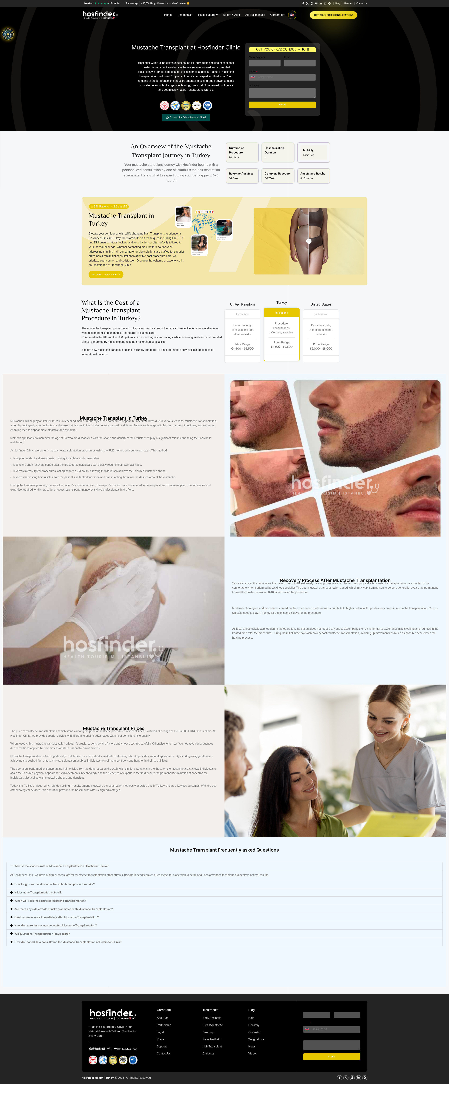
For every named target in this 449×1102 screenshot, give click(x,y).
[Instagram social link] (312, 3)
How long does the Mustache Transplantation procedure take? (54, 884)
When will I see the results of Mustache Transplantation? (50, 900)
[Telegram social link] (329, 3)
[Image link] (113, 1014)
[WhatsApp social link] (325, 3)
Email (287, 57)
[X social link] (307, 3)
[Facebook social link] (303, 3)
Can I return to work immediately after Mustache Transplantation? (56, 917)
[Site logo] (100, 14)
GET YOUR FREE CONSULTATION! (333, 15)
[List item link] (177, 1018)
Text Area (254, 85)
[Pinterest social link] (352, 1077)
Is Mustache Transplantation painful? (37, 892)
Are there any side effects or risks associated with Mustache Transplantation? (63, 909)
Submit (282, 104)
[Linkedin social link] (321, 3)
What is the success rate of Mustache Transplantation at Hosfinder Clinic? (61, 866)
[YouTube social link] (316, 3)
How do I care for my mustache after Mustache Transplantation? (55, 925)
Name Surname (257, 57)
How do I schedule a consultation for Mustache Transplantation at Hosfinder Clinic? (68, 942)
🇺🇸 (292, 15)
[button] (224, 866)
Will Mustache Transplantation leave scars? (42, 933)
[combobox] (253, 77)
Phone (253, 71)
